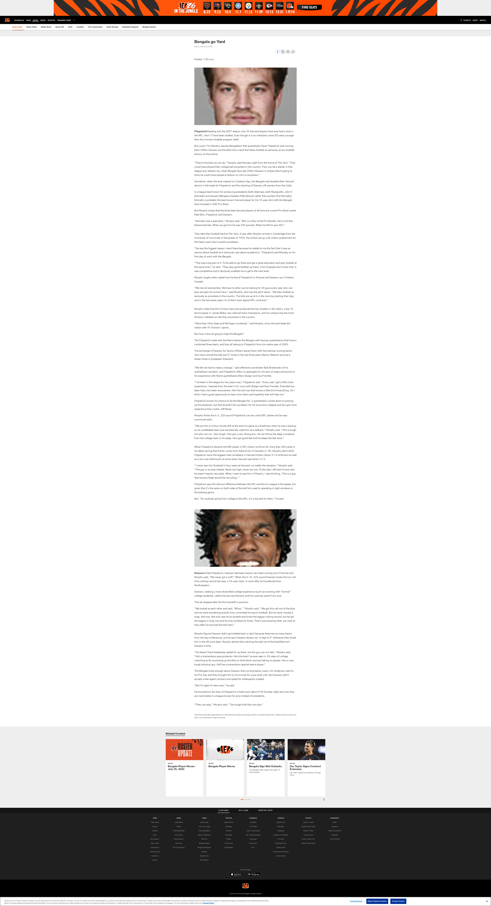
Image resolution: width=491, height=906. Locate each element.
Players (154, 826)
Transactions (154, 847)
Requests (335, 835)
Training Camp (155, 851)
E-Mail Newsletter (179, 831)
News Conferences (204, 835)
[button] (242, 799)
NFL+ (253, 847)
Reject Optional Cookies (377, 901)
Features (204, 851)
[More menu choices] (74, 20)
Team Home (155, 822)
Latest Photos (228, 822)
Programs (334, 826)
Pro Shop (280, 839)
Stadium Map (280, 847)
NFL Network (204, 860)
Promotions (253, 843)
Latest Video (204, 822)
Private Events (281, 856)
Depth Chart (155, 843)
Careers (154, 860)
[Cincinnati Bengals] (245, 886)
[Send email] (288, 53)
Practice (228, 831)
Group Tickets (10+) (308, 839)
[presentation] (324, 800)
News (335, 822)
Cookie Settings (356, 901)
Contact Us (155, 856)
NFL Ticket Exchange (253, 835)
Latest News (179, 822)
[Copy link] (293, 52)
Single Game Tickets (308, 826)
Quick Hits (178, 843)
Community (179, 835)
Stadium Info (280, 822)
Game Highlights (204, 831)
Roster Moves (178, 839)
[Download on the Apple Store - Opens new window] (236, 874)
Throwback (228, 835)
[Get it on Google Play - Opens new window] (254, 875)
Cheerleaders (228, 847)
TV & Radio (253, 826)
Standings (253, 839)
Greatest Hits (204, 856)
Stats (155, 835)
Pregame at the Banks (280, 835)
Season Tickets (308, 822)
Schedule (253, 822)
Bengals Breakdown (204, 847)
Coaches (155, 831)
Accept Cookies (398, 901)
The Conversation (179, 847)
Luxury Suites (308, 835)
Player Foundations (334, 831)
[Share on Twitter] (283, 53)
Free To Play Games (253, 831)
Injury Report (154, 839)
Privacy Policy (208, 903)
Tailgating (280, 831)
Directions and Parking (280, 851)
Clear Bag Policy (280, 843)
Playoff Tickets (308, 831)
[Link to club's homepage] (7, 20)
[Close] (487, 901)
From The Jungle (204, 826)
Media (179, 826)
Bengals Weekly (204, 843)
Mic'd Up (204, 839)
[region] (245, 901)
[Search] (461, 20)
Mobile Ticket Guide (308, 843)
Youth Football (335, 839)
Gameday (228, 826)
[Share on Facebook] (278, 53)
